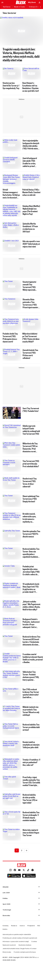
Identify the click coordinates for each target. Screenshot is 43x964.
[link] (10, 870)
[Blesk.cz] (21, 2)
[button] (14, 876)
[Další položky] (40, 7)
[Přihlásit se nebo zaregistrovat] (39, 2)
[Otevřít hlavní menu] (2, 2)
